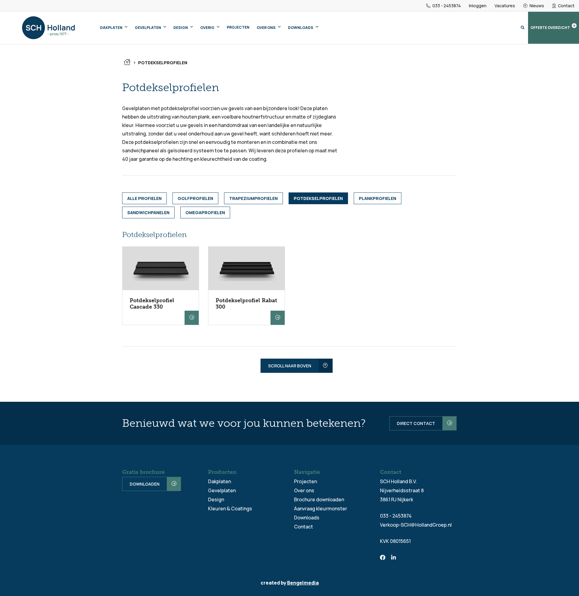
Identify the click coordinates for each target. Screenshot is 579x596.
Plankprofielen (377, 198)
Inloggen (477, 5)
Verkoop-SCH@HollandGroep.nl (416, 525)
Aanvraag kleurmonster (320, 508)
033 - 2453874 (446, 5)
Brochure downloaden (319, 499)
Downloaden (145, 484)
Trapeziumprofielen (253, 198)
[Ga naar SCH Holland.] (127, 62)
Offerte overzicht (552, 27)
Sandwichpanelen (148, 212)
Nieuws (536, 5)
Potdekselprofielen (318, 198)
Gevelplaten (148, 27)
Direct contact (416, 423)
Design (180, 27)
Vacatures (505, 5)
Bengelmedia (303, 582)
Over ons (266, 27)
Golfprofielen (195, 198)
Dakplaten (111, 27)
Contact (565, 5)
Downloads (300, 27)
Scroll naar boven (289, 366)
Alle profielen (144, 198)
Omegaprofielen (205, 212)
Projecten (238, 27)
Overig (207, 27)
